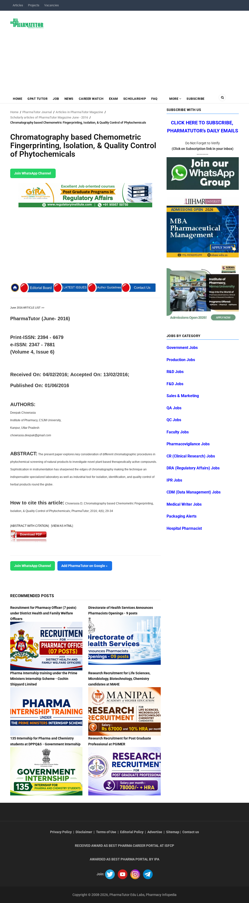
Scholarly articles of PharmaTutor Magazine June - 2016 (49, 117)
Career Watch (91, 98)
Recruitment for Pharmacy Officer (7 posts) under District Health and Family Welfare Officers (43, 613)
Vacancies (51, 5)
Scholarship (134, 98)
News (68, 98)
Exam (113, 98)
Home (17, 98)
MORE (174, 98)
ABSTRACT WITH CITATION (29, 526)
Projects (33, 5)
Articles (18, 5)
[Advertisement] (144, 50)
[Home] (27, 23)
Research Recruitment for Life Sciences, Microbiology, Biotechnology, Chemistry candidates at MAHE (119, 678)
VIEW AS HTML (62, 526)
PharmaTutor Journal (37, 112)
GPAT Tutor (37, 98)
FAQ (154, 98)
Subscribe (196, 98)
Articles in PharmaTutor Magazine (79, 112)
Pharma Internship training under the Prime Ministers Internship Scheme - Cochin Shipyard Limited (43, 678)
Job (56, 98)
